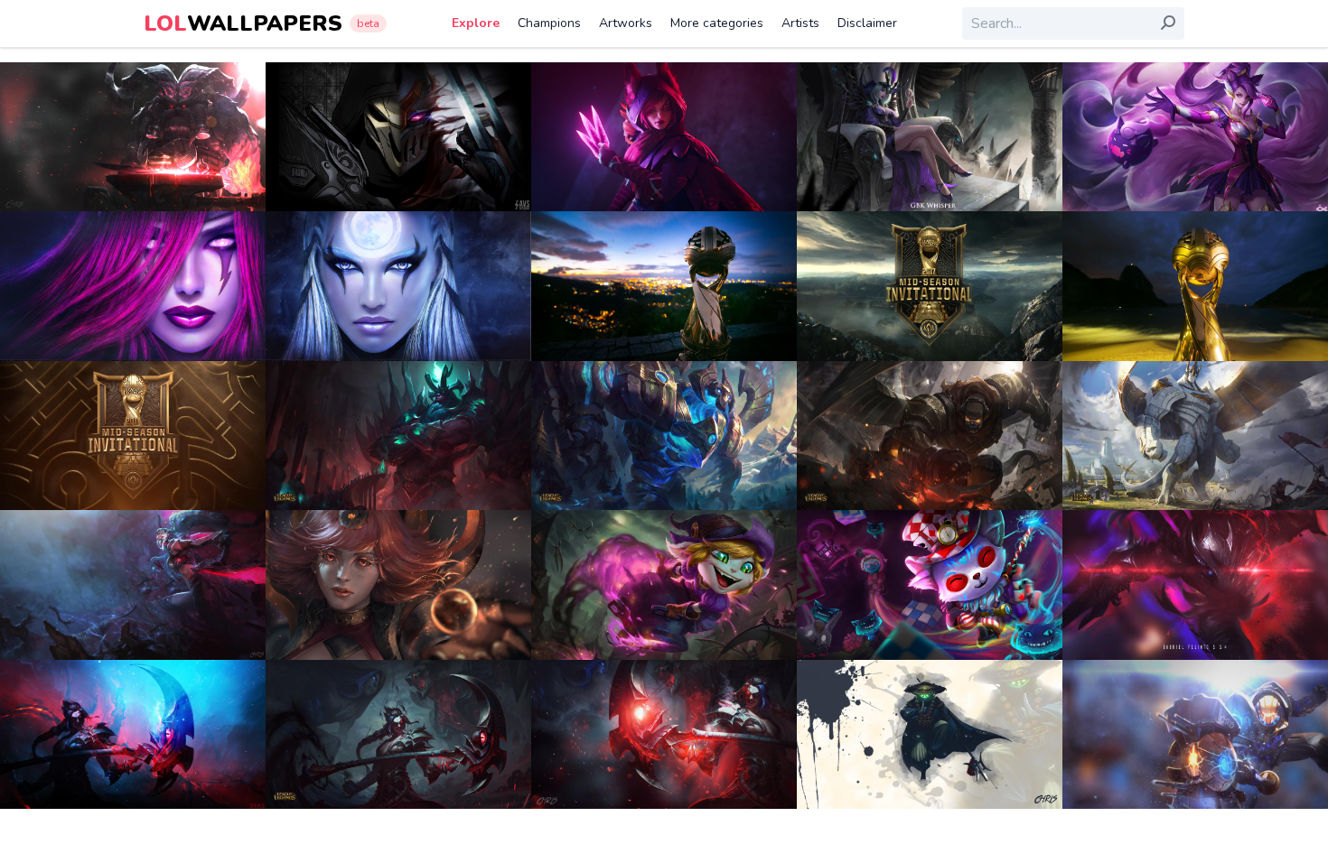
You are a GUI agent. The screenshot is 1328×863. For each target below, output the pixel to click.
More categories (716, 23)
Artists (800, 23)
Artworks (625, 23)
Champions (549, 23)
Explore (476, 23)
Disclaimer (867, 23)
